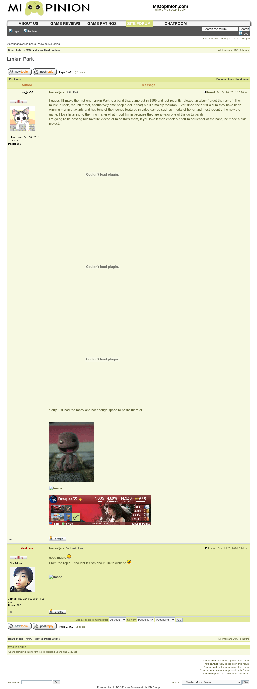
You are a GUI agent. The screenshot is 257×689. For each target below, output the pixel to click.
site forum (139, 23)
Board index (15, 50)
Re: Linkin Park (74, 548)
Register (32, 31)
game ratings (102, 23)
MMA (29, 50)
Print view (15, 79)
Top (10, 539)
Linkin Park (20, 59)
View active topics (49, 43)
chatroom (176, 23)
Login (15, 31)
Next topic (242, 79)
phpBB (116, 687)
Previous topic (225, 79)
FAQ (245, 33)
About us (28, 23)
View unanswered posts (21, 43)
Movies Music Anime (47, 50)
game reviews (65, 23)
